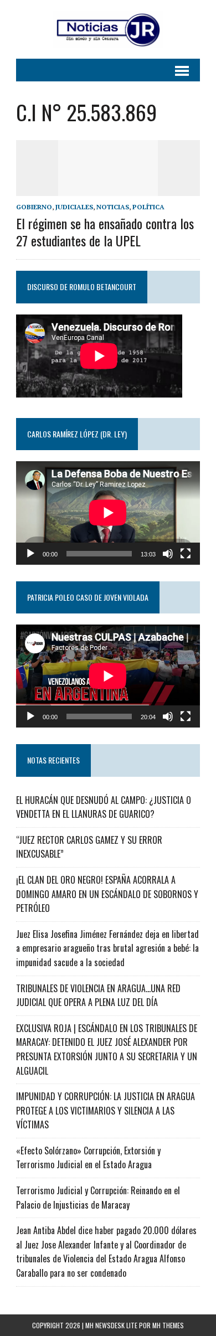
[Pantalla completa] (185, 553)
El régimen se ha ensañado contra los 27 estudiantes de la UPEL (105, 231)
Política (148, 207)
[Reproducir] (30, 553)
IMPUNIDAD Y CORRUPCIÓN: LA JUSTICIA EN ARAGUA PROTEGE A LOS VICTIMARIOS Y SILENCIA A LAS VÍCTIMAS (105, 1110)
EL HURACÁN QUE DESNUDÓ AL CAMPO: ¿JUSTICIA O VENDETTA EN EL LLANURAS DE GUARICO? (103, 807)
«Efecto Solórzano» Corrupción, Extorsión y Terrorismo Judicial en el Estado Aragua (88, 1158)
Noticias (112, 207)
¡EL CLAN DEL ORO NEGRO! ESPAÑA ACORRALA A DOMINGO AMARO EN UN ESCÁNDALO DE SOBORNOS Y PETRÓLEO (107, 894)
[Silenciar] (167, 553)
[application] (108, 512)
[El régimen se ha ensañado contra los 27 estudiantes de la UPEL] (108, 188)
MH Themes (168, 1325)
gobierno (34, 207)
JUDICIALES (74, 207)
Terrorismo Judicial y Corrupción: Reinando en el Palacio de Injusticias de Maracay (98, 1197)
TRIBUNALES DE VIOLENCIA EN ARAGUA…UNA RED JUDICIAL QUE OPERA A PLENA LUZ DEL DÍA (98, 995)
